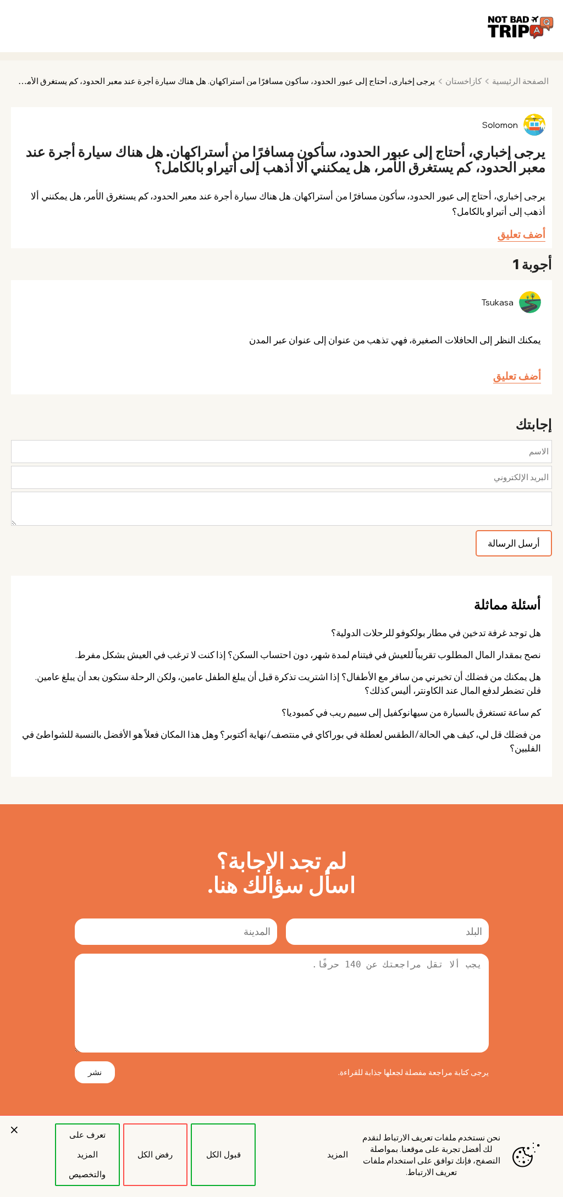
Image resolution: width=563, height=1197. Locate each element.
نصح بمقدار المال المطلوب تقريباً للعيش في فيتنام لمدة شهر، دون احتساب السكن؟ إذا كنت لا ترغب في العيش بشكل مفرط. (308, 654)
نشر (95, 1072)
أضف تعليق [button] (521, 234)
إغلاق (14, 1130)
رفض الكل (155, 1154)
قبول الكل (223, 1154)
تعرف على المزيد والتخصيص (87, 1154)
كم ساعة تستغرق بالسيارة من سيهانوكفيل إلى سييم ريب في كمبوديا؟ (411, 712)
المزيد (337, 1154)
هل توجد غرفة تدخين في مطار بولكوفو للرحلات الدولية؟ (436, 632)
